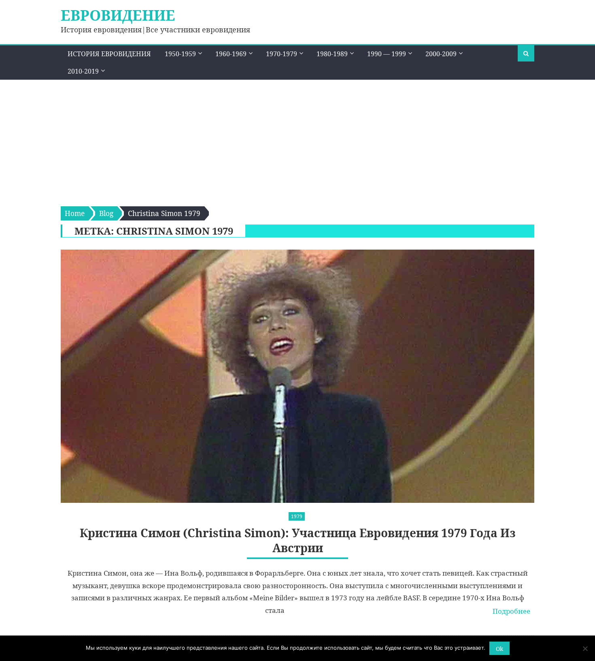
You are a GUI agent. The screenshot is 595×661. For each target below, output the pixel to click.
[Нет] (585, 648)
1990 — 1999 (386, 53)
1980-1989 (332, 53)
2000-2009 (441, 53)
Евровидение (118, 15)
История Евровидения (109, 53)
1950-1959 (180, 53)
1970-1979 (281, 53)
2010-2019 (83, 71)
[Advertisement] (297, 140)
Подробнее (511, 611)
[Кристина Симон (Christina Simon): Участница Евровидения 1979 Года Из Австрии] (297, 376)
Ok (499, 649)
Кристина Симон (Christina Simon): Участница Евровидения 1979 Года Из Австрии (298, 540)
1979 (296, 516)
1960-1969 (230, 53)
